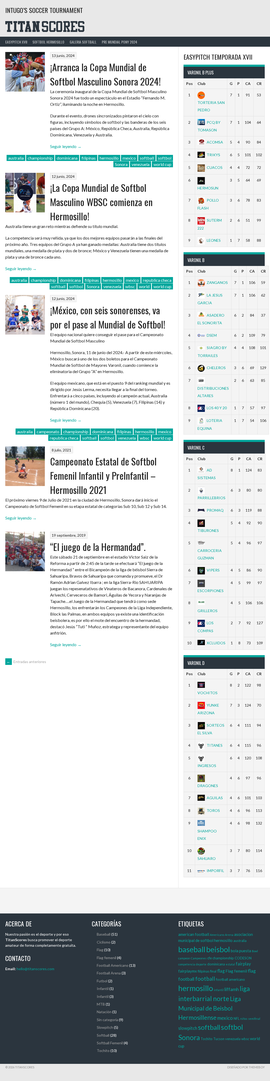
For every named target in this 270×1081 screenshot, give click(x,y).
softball (147, 157)
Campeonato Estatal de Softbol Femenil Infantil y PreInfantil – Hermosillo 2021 (103, 475)
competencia (186, 964)
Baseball (103, 934)
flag (221, 971)
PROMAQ (215, 510)
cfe (209, 958)
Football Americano (112, 965)
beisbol (218, 949)
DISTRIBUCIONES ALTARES (213, 392)
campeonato (48, 431)
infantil (219, 990)
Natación (104, 1011)
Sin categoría (107, 1019)
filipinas (88, 157)
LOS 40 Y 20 (217, 408)
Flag (100, 949)
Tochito (103, 1050)
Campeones (198, 958)
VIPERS (213, 570)
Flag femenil (106, 957)
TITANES (215, 745)
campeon (184, 958)
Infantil (103, 988)
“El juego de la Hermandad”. (98, 547)
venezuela (141, 164)
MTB (101, 1004)
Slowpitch (105, 1027)
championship (40, 157)
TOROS (213, 810)
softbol (164, 157)
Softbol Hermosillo (48, 42)
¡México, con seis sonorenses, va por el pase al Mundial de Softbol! (107, 317)
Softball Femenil (110, 1043)
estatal (230, 964)
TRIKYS (213, 155)
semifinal (254, 1018)
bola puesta (241, 950)
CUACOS (215, 167)
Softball (103, 1035)
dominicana (67, 157)
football (205, 978)
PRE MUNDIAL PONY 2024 (119, 42)
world (144, 286)
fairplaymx (187, 971)
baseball (191, 949)
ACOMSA (215, 142)
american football (193, 934)
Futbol (102, 981)
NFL (236, 1018)
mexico (129, 157)
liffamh (231, 989)
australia (16, 157)
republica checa (157, 280)
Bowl (255, 951)
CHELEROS (216, 367)
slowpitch (187, 1028)
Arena (229, 934)
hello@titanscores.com (35, 968)
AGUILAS (215, 798)
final (213, 971)
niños (243, 1018)
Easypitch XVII (16, 42)
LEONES (214, 240)
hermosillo (109, 157)
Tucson (218, 1039)
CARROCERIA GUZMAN (209, 554)
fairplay (243, 963)
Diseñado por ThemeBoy (246, 1067)
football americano (230, 979)
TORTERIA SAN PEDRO (211, 106)
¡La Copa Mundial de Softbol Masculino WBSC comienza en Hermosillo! (101, 201)
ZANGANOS (217, 282)
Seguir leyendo (65, 146)
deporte (201, 964)
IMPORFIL (215, 870)
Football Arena (109, 973)
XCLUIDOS (216, 643)
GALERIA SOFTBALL (83, 42)
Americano (217, 934)
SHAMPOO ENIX (207, 834)
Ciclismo (103, 942)
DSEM (212, 335)
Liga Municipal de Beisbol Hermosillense (209, 1008)
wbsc (130, 286)
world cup (162, 164)
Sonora (121, 164)
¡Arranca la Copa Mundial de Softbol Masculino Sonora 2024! (105, 74)
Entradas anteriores (26, 661)
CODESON (243, 958)
